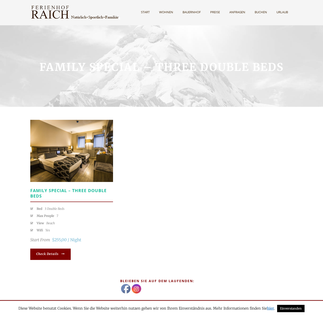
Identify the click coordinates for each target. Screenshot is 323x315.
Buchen (261, 12)
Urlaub (282, 12)
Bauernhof (192, 12)
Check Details (47, 254)
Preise (215, 12)
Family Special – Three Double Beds (68, 193)
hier (270, 308)
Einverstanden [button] (291, 308)
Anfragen (237, 12)
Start (145, 12)
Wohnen (166, 12)
